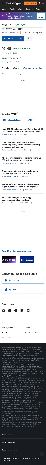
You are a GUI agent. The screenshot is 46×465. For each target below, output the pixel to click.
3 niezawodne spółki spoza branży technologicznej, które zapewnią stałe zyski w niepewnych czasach (22, 144)
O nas (27, 323)
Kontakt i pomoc (31, 332)
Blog (3, 323)
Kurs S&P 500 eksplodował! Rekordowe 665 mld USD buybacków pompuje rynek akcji (22, 130)
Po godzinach (9, 62)
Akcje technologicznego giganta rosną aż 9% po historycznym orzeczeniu (21, 159)
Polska (12, 9)
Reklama (28, 328)
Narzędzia (6, 337)
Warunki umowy (7, 435)
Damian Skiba (11, 134)
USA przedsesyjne (25, 9)
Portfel (4, 332)
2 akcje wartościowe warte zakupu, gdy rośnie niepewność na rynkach (21, 172)
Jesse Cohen (11, 150)
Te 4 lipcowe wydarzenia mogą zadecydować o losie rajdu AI (16, 198)
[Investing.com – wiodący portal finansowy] (14, 3)
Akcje (4, 9)
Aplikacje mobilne (9, 328)
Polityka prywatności (9, 442)
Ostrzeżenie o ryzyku (9, 450)
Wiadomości (6, 74)
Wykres (16, 68)
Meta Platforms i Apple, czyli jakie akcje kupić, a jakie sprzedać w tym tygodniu (20, 185)
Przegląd (6, 68)
